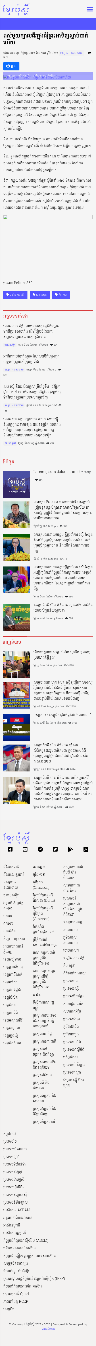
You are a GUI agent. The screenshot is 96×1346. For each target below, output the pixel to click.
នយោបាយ (70, 930)
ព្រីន (13, 66)
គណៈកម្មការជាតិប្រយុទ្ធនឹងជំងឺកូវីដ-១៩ (44, 958)
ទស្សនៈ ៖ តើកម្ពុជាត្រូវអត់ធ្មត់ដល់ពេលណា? (62, 715)
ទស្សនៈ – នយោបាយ (10, 885)
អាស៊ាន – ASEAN (16, 1210)
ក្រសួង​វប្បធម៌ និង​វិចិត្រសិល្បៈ (44, 1111)
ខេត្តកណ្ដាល (11, 1028)
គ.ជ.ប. (37, 995)
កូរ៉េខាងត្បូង (71, 1034)
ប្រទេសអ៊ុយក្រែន (74, 996)
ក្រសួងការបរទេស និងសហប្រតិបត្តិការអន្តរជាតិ (44, 1021)
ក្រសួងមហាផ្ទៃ (42, 1034)
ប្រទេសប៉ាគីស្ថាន (74, 1065)
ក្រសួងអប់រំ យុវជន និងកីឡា (43, 1052)
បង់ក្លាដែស (70, 1057)
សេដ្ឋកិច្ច (9, 1309)
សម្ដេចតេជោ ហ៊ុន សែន (71, 888)
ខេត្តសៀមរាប (12, 959)
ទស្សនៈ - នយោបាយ (71, 53)
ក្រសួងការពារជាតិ (44, 1041)
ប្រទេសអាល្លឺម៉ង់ (73, 1049)
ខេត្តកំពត (9, 1005)
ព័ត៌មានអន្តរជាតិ (14, 875)
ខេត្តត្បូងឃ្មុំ (10, 1036)
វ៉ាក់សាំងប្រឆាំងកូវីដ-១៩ (43, 929)
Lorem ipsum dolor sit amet (57, 472)
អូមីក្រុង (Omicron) (41, 885)
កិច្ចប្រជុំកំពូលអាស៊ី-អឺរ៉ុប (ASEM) (25, 1241)
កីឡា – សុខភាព (14, 939)
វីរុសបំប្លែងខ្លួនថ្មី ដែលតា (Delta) (44, 898)
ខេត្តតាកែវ (10, 982)
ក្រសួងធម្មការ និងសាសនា (44, 1098)
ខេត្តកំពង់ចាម (12, 1043)
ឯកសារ (8, 923)
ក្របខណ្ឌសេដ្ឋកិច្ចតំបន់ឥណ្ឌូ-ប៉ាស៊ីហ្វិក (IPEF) (34, 1279)
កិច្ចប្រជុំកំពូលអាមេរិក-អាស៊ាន (23, 1286)
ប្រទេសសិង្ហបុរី (12, 1172)
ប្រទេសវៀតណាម (15, 1149)
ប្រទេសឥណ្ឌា (72, 1072)
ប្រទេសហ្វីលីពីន (14, 1187)
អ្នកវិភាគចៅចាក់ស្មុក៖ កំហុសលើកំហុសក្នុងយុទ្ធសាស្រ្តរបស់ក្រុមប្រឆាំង (31, 359)
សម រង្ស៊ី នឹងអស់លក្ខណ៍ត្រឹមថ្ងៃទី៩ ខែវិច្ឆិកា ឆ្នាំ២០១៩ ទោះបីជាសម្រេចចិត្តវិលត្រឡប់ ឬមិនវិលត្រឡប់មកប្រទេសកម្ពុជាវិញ (32, 392)
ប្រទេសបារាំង (72, 1042)
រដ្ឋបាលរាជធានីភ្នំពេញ (13, 949)
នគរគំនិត (9, 931)
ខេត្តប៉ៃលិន (10, 997)
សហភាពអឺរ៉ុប (72, 1011)
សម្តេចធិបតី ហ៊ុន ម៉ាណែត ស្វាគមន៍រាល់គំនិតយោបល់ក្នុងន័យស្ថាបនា (63, 608)
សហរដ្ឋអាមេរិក (73, 1004)
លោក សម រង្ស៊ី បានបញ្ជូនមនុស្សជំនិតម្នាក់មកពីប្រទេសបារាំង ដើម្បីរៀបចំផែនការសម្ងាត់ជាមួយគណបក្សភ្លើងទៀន (31, 332)
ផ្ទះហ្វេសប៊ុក (9, 345)
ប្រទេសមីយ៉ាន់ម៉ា (14, 1164)
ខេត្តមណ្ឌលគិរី (12, 1020)
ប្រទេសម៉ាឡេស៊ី (13, 1180)
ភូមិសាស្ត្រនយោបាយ (70, 940)
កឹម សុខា (62, 295)
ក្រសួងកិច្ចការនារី (44, 1122)
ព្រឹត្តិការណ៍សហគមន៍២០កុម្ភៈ (45, 942)
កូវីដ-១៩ (39, 875)
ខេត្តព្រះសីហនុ (13, 967)
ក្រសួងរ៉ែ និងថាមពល (41, 1085)
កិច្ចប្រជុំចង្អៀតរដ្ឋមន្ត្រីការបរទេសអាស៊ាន (29, 1256)
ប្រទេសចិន (70, 981)
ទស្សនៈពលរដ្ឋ (72, 922)
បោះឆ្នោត (39, 867)
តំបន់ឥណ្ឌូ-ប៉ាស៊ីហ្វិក (16, 1271)
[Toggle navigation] (88, 9)
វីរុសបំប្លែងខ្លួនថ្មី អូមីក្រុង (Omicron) (43, 914)
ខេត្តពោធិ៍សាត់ (12, 975)
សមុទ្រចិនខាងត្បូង (15, 1263)
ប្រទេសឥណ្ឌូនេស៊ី (15, 1195)
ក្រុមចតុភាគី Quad (16, 1294)
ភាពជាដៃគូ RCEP (15, 1302)
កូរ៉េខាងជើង (71, 1027)
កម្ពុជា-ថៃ (9, 1134)
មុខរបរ (7, 916)
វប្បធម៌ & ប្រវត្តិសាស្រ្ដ (13, 905)
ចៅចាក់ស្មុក (41, 295)
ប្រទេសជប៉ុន (71, 1019)
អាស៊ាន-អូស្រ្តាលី (14, 1233)
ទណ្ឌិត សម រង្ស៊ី (16, 295)
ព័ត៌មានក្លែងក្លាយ (74, 973)
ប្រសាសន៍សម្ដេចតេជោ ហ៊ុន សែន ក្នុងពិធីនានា (72, 906)
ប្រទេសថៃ (10, 1141)
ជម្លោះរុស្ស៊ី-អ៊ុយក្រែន (73, 1083)
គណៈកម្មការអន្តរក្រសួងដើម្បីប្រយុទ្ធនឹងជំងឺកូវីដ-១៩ (44, 979)
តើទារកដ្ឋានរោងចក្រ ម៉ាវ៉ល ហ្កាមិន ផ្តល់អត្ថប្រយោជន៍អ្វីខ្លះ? (61, 655)
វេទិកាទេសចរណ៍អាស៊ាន (19, 1248)
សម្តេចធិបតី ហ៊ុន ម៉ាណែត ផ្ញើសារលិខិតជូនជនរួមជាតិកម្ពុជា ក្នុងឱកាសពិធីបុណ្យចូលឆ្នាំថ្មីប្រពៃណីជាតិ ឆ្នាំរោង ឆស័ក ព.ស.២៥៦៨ (60, 753)
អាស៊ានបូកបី (11, 1225)
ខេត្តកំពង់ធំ (10, 1013)
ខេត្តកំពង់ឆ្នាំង (12, 990)
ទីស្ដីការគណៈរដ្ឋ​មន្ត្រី (43, 1005)
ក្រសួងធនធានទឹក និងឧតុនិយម (44, 1065)
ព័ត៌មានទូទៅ (10, 443)
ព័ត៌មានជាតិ (11, 867)
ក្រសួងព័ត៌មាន (42, 1075)
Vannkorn (48, 1329)
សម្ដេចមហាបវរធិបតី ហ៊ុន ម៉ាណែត (73, 873)
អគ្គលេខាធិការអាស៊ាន (17, 1218)
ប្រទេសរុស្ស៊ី (71, 988)
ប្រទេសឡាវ (11, 1157)
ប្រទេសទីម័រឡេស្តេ (15, 1202)
